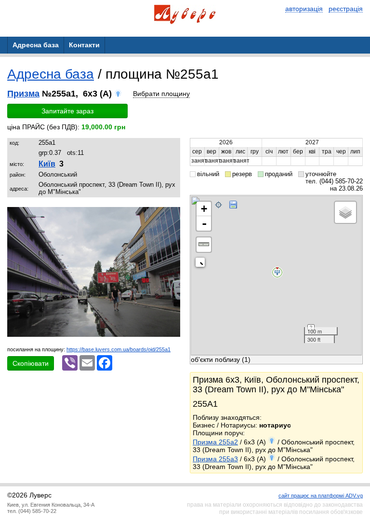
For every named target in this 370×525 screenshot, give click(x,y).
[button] (171, 215)
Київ (47, 164)
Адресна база (50, 74)
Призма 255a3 (215, 459)
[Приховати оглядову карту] (202, 264)
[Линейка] (204, 244)
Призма (23, 93)
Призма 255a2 (215, 442)
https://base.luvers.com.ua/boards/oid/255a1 (118, 349)
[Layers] (345, 212)
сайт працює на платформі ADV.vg (320, 495)
